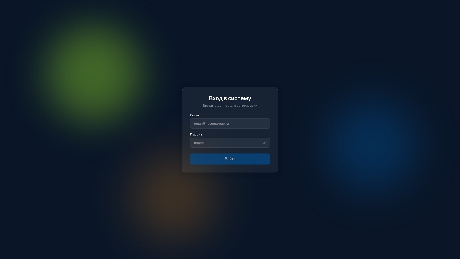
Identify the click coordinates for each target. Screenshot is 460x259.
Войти (230, 159)
